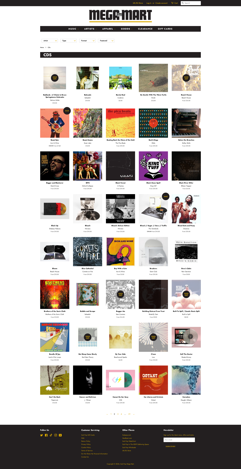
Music (72, 28)
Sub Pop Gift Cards (88, 435)
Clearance (145, 28)
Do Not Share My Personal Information (94, 454)
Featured (103, 40)
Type (64, 40)
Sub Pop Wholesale (129, 447)
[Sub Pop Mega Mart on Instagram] (55, 436)
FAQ (82, 438)
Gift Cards (165, 28)
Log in (148, 3)
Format (84, 40)
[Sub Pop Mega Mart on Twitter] (41, 436)
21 (129, 414)
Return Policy (85, 441)
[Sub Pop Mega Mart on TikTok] (51, 436)
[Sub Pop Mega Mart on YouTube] (60, 436)
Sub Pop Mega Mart (127, 464)
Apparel (108, 28)
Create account (161, 3)
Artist (46, 40)
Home (42, 47)
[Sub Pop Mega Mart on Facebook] (46, 436)
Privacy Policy (86, 444)
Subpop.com (126, 435)
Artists (89, 28)
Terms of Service (87, 450)
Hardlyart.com (127, 438)
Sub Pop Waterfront (129, 441)
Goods (126, 28)
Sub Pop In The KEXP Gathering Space (135, 444)
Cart (176, 3)
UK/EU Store (138, 3)
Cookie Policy (86, 447)
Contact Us (85, 457)
